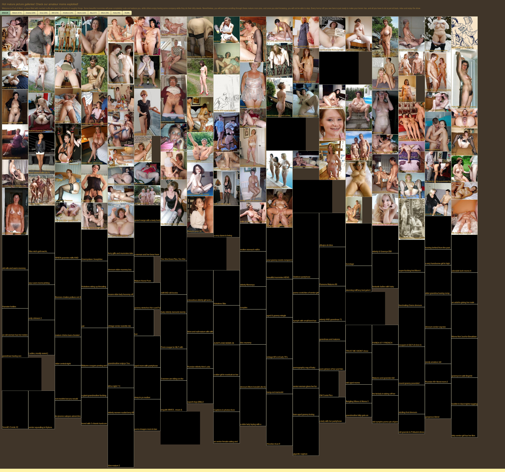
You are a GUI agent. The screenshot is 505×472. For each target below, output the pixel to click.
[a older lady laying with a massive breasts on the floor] (253, 407)
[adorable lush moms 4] (464, 253)
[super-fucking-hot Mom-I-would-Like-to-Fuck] (411, 255)
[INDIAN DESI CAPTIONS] (464, 32)
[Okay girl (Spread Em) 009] (68, 70)
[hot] (144, 322)
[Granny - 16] (226, 58)
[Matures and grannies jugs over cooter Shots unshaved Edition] (121, 176)
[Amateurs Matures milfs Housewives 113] (15, 106)
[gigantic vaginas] (306, 435)
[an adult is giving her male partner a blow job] (464, 288)
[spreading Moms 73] (411, 185)
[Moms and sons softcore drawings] (226, 93)
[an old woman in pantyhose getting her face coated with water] (332, 124)
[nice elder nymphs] (253, 117)
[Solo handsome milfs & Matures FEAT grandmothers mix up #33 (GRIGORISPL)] (121, 156)
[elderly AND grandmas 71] (332, 303)
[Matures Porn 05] (147, 35)
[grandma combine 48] (411, 33)
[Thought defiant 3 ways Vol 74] (411, 218)
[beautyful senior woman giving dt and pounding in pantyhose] (174, 165)
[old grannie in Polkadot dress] (411, 423)
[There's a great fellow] (121, 63)
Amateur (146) (68, 13)
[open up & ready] (15, 79)
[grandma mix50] (174, 99)
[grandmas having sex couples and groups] (15, 347)
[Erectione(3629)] (200, 147)
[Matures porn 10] (200, 214)
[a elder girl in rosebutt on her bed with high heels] (226, 360)
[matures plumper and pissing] (359, 107)
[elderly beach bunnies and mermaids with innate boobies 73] (94, 73)
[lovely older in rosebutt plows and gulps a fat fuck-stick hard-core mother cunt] (385, 209)
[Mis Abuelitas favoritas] (464, 216)
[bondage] (359, 244)
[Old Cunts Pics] (329, 383)
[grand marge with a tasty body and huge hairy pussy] (147, 213)
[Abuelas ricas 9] (279, 419)
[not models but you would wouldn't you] (68, 382)
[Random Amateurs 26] (359, 33)
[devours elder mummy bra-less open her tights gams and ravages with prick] (121, 263)
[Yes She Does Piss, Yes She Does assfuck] (174, 243)
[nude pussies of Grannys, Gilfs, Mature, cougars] (41, 75)
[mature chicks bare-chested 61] (68, 317)
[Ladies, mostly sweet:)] (41, 337)
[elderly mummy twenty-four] (253, 147)
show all (5, 13)
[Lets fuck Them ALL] (68, 105)
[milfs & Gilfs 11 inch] (226, 188)
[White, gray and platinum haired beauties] (253, 184)
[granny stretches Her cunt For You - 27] (147, 295)
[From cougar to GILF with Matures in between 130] (174, 331)
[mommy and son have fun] (332, 96)
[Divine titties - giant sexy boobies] (94, 144)
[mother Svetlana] (438, 131)
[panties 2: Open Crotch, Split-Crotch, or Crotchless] (226, 29)
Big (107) (93, 13)
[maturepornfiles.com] (143, 148)
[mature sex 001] (464, 190)
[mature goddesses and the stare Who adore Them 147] (306, 159)
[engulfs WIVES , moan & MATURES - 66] (174, 395)
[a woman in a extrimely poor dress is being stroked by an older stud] (15, 173)
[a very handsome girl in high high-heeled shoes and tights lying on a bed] (438, 257)
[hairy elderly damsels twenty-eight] (174, 304)
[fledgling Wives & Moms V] (359, 393)
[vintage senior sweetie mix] (121, 311)
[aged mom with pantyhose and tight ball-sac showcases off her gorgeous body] (147, 351)
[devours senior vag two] (438, 311)
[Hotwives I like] (226, 287)
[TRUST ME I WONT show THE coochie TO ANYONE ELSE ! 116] (359, 338)
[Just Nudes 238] (147, 195)
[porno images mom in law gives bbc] (147, 414)
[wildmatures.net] (407, 88)
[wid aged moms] (359, 368)
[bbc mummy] (253, 326)
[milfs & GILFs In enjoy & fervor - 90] (253, 212)
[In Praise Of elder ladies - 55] (121, 219)
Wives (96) (105, 13)
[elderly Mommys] (253, 268)
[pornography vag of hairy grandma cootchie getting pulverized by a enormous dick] (306, 345)
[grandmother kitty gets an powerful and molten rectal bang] (359, 410)
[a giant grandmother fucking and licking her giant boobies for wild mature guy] (94, 382)
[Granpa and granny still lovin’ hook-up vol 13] (41, 37)
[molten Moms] (464, 141)
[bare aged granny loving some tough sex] (306, 402)
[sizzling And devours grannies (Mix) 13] (411, 399)
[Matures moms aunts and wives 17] (306, 65)
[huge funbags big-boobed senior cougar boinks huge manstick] (411, 156)
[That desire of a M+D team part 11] (411, 121)
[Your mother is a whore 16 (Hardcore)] (94, 215)
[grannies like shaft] (438, 199)
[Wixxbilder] (147, 71)
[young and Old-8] (411, 63)
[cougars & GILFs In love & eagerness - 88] (411, 326)
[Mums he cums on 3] (226, 131)
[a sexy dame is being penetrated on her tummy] (226, 221)
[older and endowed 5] (438, 101)
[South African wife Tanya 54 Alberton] (306, 100)
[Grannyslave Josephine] (94, 245)
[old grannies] (385, 112)
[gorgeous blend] (438, 400)
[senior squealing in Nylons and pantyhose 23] (41, 409)
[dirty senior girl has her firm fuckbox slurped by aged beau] (464, 421)
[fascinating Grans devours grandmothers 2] (411, 289)
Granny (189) (30, 13)
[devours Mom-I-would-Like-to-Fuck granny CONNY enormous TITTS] (253, 366)
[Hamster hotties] (15, 289)
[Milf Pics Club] (354, 209)
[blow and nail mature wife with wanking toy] (200, 317)
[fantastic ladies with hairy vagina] (385, 270)
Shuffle (127, 13)
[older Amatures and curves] (279, 97)
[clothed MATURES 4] (15, 141)
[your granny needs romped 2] (279, 244)
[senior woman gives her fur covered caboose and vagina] (306, 378)
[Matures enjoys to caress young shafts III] (121, 29)
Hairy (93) (116, 13)
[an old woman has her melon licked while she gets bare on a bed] (15, 322)
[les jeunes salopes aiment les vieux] (68, 409)
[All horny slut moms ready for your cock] (279, 29)
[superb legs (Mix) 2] (200, 385)
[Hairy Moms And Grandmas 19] (464, 78)
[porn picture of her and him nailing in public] (332, 355)
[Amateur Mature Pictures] (174, 26)
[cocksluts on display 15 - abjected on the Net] (332, 160)
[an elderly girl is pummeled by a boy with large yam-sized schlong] (438, 167)
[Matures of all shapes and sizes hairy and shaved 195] (385, 173)
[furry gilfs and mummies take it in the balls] (121, 246)
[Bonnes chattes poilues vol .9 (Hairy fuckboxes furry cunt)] (68, 279)
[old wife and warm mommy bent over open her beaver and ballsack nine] (15, 252)
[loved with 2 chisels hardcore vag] (94, 411)
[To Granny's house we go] (438, 34)
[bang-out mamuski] (279, 376)
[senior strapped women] (279, 169)
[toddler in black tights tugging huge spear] (464, 391)
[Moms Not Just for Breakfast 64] (464, 321)
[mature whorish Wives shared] (94, 108)
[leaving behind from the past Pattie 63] (438, 232)
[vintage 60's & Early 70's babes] (279, 337)
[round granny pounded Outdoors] (411, 365)
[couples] (253, 297)
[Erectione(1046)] (464, 168)
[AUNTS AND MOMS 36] (226, 325)
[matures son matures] (15, 60)
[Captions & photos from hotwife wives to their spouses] (226, 393)
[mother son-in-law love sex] (226, 161)
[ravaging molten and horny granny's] (279, 208)
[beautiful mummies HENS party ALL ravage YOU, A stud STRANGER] (279, 270)
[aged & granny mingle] (279, 298)
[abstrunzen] (68, 34)
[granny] (279, 60)
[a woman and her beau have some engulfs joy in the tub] (147, 239)
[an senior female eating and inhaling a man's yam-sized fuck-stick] (226, 427)
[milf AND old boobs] (174, 277)
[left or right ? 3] (121, 376)
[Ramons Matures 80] (332, 266)
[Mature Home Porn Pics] (144, 269)
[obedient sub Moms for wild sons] (332, 33)
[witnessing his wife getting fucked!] (200, 114)
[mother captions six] (385, 73)
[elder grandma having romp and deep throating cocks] (438, 280)
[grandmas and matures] (332, 331)
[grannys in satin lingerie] (464, 357)
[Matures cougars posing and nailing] (94, 347)
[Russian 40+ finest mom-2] (438, 373)
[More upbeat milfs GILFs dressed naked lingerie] (41, 153)
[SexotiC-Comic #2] (15, 409)
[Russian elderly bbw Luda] (200, 350)
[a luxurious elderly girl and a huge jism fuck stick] (200, 285)
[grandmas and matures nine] (15, 211)
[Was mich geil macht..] (41, 229)
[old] (94, 308)
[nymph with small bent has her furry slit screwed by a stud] (306, 308)
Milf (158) (55, 13)
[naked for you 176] (200, 77)
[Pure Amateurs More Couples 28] (438, 71)
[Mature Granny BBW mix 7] (253, 85)
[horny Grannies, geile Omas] (200, 37)
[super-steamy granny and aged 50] (121, 194)
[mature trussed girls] (68, 142)
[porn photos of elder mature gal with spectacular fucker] (174, 137)
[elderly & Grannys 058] (385, 239)
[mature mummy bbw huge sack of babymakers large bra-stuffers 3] (41, 112)
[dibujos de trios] (332, 229)
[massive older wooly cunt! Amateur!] (68, 212)
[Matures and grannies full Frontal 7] (385, 362)
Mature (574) (17, 13)
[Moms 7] (121, 129)
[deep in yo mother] (147, 383)
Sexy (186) (43, 13)
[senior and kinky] (94, 35)
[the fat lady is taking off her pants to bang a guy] (385, 387)
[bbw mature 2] (121, 440)
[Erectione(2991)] (41, 189)
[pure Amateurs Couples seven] (359, 145)
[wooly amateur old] (438, 346)
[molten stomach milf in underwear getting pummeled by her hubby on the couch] (253, 237)
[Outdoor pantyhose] (306, 245)
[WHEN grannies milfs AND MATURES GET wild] (68, 240)
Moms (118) (81, 13)
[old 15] (174, 55)
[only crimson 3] (41, 302)
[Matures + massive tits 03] (385, 36)
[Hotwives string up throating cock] (94, 274)
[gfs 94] (15, 33)
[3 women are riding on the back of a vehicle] (174, 364)
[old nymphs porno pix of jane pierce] (385, 409)
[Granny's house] (359, 178)
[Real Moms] (147, 173)
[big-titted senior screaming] (174, 202)
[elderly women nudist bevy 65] (121, 400)
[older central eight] (68, 351)
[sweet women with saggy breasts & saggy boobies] (200, 179)
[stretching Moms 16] (464, 118)
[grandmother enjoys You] (121, 346)
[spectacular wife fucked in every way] (385, 144)
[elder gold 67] (147, 112)
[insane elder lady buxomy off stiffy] (121, 283)
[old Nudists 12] (121, 97)
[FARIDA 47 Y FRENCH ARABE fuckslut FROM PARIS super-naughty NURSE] (385, 334)
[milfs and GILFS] (94, 183)
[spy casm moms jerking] (41, 268)
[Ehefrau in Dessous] (68, 182)
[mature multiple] (253, 39)
